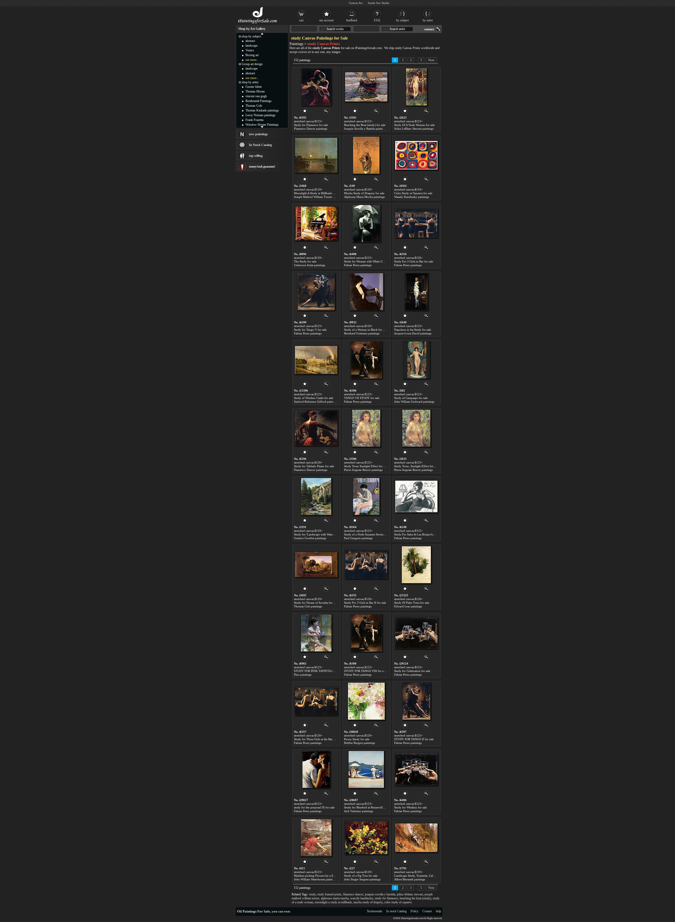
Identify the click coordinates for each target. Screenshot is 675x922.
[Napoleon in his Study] (416, 292)
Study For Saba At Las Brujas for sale (417, 534)
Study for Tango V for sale (310, 329)
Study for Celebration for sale (412, 670)
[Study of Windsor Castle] (316, 360)
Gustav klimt (253, 87)
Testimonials (374, 911)
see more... (252, 60)
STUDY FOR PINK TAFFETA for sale (317, 670)
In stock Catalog (396, 911)
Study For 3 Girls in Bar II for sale (365, 602)
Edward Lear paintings (408, 606)
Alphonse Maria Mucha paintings (364, 196)
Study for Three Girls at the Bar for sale (318, 739)
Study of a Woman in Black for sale (365, 329)
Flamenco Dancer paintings (310, 128)
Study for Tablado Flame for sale (314, 466)
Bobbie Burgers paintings (359, 742)
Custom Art (356, 2)
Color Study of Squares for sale (413, 193)
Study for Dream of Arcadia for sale (316, 602)
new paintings (258, 134)
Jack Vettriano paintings (358, 811)
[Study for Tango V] (316, 292)
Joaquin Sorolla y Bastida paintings (365, 128)
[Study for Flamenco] (316, 87)
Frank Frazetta (254, 120)
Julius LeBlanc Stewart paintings (413, 128)
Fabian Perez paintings (358, 265)
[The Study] (316, 223)
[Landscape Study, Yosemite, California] (416, 838)
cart (301, 20)
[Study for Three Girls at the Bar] (316, 701)
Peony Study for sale (356, 739)
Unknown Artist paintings (309, 265)
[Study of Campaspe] (416, 360)
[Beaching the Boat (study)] (366, 87)
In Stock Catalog (260, 145)
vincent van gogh (256, 96)
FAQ (377, 20)
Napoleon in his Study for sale (412, 329)
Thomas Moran (255, 91)
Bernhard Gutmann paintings (361, 333)
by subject (402, 20)
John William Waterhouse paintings (315, 879)
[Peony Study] (366, 701)
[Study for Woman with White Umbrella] (366, 223)
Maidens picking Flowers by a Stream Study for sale (326, 875)
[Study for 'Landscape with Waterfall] (316, 496)
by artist (428, 20)
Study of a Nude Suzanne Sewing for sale (369, 534)
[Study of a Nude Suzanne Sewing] (366, 496)
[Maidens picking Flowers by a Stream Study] (316, 838)
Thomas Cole (253, 106)
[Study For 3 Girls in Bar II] (366, 565)
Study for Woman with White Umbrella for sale (373, 261)
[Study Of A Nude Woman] (416, 87)
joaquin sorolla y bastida (380, 894)
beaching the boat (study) (415, 898)
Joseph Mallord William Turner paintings (319, 196)
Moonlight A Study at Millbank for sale (318, 193)
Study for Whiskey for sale (410, 807)
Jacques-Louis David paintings (412, 333)
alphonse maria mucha (335, 898)
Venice (249, 50)
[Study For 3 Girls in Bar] (416, 223)
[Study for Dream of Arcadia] (316, 565)
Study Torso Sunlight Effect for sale (366, 466)
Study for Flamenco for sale (311, 124)
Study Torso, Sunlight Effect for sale (416, 466)
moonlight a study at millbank (333, 902)
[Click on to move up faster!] (262, 33)
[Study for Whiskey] (416, 769)
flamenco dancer (353, 894)
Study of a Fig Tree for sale (361, 875)
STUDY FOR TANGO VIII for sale (365, 670)
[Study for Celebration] (416, 633)
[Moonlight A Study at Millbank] (316, 155)
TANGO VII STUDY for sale (361, 397)
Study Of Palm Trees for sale (411, 602)
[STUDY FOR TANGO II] (416, 701)
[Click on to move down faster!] (262, 127)
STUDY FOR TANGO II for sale (414, 739)
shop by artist (250, 82)
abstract (250, 41)
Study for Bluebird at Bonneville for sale (369, 807)
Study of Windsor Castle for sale (313, 397)
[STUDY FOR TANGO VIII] (366, 633)
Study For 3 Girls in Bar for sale (413, 261)
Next (431, 60)
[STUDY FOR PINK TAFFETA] (316, 633)
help (438, 911)
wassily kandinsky (361, 898)
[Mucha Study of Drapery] (366, 155)
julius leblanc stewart (410, 894)
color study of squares (398, 902)
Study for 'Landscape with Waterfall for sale (320, 534)
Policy (414, 911)
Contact (427, 911)
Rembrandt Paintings (258, 101)
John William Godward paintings (414, 401)
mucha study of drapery (368, 902)
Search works (335, 29)
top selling (256, 156)
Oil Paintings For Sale (253, 911)
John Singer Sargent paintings (362, 879)
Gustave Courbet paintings (310, 538)
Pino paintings (302, 674)
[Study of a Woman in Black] (366, 292)
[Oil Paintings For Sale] (257, 24)
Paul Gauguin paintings (358, 538)
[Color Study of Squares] (416, 155)
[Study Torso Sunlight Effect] (366, 428)
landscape (251, 45)
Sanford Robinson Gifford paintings (316, 401)
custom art (304, 52)
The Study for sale (305, 261)
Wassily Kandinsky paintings (411, 196)
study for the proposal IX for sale (314, 807)
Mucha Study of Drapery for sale (364, 193)
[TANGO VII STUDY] (366, 360)
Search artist (397, 29)
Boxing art (252, 55)
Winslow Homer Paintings (262, 124)
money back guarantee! (262, 166)
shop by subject (251, 36)
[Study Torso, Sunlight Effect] (416, 428)
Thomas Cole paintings (308, 606)
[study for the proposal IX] (316, 769)
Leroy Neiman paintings (260, 115)
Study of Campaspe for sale (411, 397)
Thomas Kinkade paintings (262, 110)
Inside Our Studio (378, 2)
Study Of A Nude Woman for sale (414, 124)
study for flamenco (386, 898)
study (312, 894)
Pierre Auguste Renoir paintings (363, 469)
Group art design (252, 64)
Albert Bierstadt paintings (409, 879)
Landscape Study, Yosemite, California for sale (422, 875)
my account (326, 20)
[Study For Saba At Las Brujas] (416, 496)
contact (429, 29)
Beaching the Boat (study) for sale (364, 124)
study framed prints (329, 894)
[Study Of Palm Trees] (416, 565)
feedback (351, 20)
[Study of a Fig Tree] (366, 838)
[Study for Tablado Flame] (316, 428)
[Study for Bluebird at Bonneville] (366, 769)
